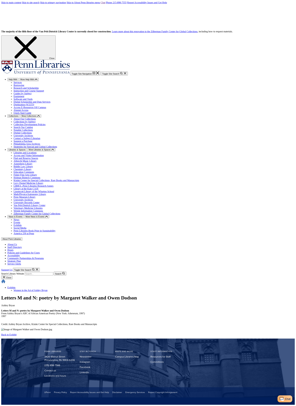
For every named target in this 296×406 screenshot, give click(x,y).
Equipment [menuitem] (19, 96)
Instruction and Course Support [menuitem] (29, 90)
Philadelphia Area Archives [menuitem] (27, 144)
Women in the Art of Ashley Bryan (30, 290)
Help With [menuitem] (13, 79)
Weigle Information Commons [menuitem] (28, 211)
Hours (10, 250)
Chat (103, 2)
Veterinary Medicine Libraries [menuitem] (28, 208)
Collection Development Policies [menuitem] (29, 124)
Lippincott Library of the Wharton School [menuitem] (34, 191)
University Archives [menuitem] (23, 135)
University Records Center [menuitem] (26, 202)
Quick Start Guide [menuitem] (22, 113)
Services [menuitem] (18, 82)
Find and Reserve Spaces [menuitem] (26, 158)
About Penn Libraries (11, 239)
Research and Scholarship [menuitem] (26, 88)
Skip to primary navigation (53, 2)
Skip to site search (30, 2)
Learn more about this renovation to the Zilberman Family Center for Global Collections (154, 31)
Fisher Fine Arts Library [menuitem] (25, 175)
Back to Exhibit (8, 334)
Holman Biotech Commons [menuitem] (27, 177)
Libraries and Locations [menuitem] (25, 152)
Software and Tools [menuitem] (23, 99)
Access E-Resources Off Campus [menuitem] (30, 107)
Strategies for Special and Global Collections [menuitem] (35, 146)
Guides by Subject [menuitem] (22, 93)
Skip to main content (11, 2)
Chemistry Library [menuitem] (22, 169)
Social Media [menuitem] (20, 228)
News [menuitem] (16, 219)
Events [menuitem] (17, 222)
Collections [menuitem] (13, 116)
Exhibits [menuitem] (18, 225)
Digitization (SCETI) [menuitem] (24, 104)
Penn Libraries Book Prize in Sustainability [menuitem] (35, 230)
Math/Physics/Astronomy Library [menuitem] (30, 194)
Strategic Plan (14, 261)
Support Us (6, 270)
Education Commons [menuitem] (24, 172)
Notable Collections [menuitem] (23, 130)
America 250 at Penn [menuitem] (24, 233)
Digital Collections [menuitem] (23, 132)
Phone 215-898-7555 (116, 2)
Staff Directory (14, 247)
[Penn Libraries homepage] (35, 73)
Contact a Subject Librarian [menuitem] (27, 138)
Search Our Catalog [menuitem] (23, 127)
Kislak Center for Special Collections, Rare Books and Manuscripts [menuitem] (46, 180)
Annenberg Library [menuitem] (23, 163)
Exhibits (11, 287)
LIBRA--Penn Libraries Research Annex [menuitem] (33, 186)
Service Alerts (14, 264)
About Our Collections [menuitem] (25, 119)
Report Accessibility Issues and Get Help (147, 2)
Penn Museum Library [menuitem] (24, 197)
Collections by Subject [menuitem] (24, 121)
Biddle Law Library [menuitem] (23, 166)
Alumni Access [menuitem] (21, 110)
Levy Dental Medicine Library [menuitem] (28, 183)
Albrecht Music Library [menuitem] (25, 161)
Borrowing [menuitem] (19, 85)
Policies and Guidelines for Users (23, 252)
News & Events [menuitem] (16, 217)
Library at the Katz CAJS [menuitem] (26, 188)
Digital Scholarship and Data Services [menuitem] (32, 102)
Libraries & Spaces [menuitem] (17, 150)
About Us (12, 244)
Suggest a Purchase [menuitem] (23, 141)
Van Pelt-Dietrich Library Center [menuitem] (29, 205)
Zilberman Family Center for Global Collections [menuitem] (37, 213)
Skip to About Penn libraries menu (83, 2)
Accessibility (13, 255)
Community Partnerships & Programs (25, 258)
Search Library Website (12, 273)
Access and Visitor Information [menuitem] (29, 155)
